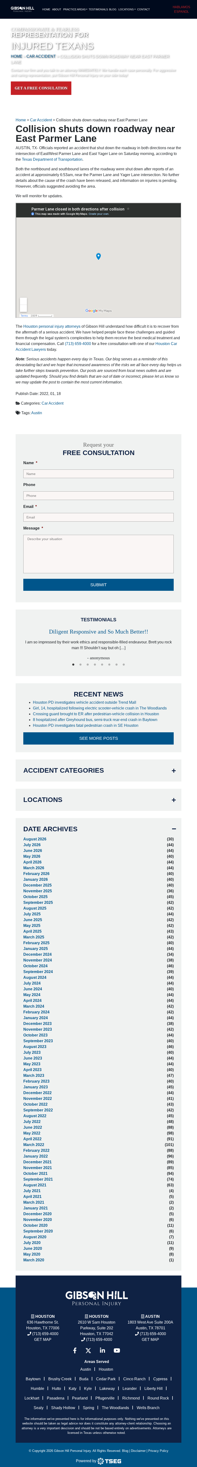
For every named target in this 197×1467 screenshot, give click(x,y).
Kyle (88, 1389)
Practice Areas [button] (74, 9)
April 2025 (32, 931)
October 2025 (35, 897)
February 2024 (36, 1012)
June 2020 (32, 1248)
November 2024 (37, 960)
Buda (83, 1379)
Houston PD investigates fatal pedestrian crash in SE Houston (86, 725)
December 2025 (37, 885)
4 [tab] (94, 664)
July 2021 (32, 1191)
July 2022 (32, 1122)
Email (30, 507)
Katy (72, 1389)
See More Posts (98, 738)
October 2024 (35, 966)
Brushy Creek (60, 1379)
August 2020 (34, 1237)
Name (30, 463)
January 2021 (35, 1208)
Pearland (80, 1398)
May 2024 (31, 995)
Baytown (33, 1379)
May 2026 (31, 856)
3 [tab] (87, 664)
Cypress (160, 1379)
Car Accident (52, 403)
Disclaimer (138, 1451)
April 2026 (32, 862)
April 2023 (32, 1070)
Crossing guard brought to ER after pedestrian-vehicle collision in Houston (96, 714)
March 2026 (33, 868)
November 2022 (37, 1099)
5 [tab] (102, 664)
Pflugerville (105, 1398)
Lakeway (107, 1389)
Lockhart (32, 1398)
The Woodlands (115, 1408)
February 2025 (36, 943)
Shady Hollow (63, 1408)
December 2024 (37, 954)
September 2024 (38, 972)
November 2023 (37, 1029)
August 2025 (34, 908)
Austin (36, 413)
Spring (88, 1408)
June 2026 (32, 851)
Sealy (38, 1408)
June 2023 (32, 1058)
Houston (45, 1316)
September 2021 (38, 1179)
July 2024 (32, 983)
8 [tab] (123, 664)
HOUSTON (99, 1316)
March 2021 (33, 1202)
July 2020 (32, 1243)
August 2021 (34, 1185)
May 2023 (31, 1064)
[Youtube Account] (117, 1351)
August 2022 (34, 1116)
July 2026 (32, 845)
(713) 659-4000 (78, 344)
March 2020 (33, 1260)
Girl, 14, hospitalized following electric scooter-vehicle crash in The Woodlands (100, 708)
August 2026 (34, 839)
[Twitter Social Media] (88, 1351)
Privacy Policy (158, 1451)
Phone (29, 485)
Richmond (131, 1398)
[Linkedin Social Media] (102, 1351)
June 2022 (32, 1127)
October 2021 (35, 1173)
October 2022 (35, 1104)
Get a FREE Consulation (41, 88)
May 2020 (31, 1254)
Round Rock (158, 1398)
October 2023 (35, 1035)
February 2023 (36, 1081)
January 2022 (35, 1156)
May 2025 (31, 926)
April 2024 (32, 1001)
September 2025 (38, 902)
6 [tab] (109, 664)
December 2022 (37, 1093)
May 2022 (31, 1133)
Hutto (56, 1389)
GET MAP (42, 1340)
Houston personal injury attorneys (51, 326)
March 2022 (33, 1145)
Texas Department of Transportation (52, 159)
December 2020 (37, 1214)
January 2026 (35, 879)
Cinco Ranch (134, 1379)
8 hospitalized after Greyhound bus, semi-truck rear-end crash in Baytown (95, 720)
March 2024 (33, 1006)
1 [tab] (73, 664)
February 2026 (36, 874)
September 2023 (38, 1041)
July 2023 (32, 1052)
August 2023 (34, 1047)
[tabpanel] (98, 642)
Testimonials (98, 9)
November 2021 (37, 1168)
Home (46, 9)
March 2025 (33, 937)
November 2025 (37, 891)
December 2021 (37, 1162)
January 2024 (35, 1018)
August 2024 (34, 977)
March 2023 (33, 1075)
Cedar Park (106, 1379)
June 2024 (32, 989)
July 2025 (32, 914)
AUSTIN (152, 1316)
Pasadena (55, 1398)
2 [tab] (80, 664)
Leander (130, 1389)
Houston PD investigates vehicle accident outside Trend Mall (85, 702)
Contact (143, 9)
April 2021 (32, 1197)
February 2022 (36, 1150)
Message (33, 528)
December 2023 (37, 1024)
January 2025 (35, 949)
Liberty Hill (153, 1389)
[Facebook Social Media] (74, 1351)
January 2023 (35, 1087)
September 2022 (38, 1110)
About (56, 9)
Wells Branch (148, 1408)
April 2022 (32, 1139)
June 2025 (32, 920)
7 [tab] (116, 664)
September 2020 (38, 1231)
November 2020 (37, 1220)
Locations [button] (126, 9)
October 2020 (35, 1225)
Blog (113, 9)
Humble (37, 1389)
